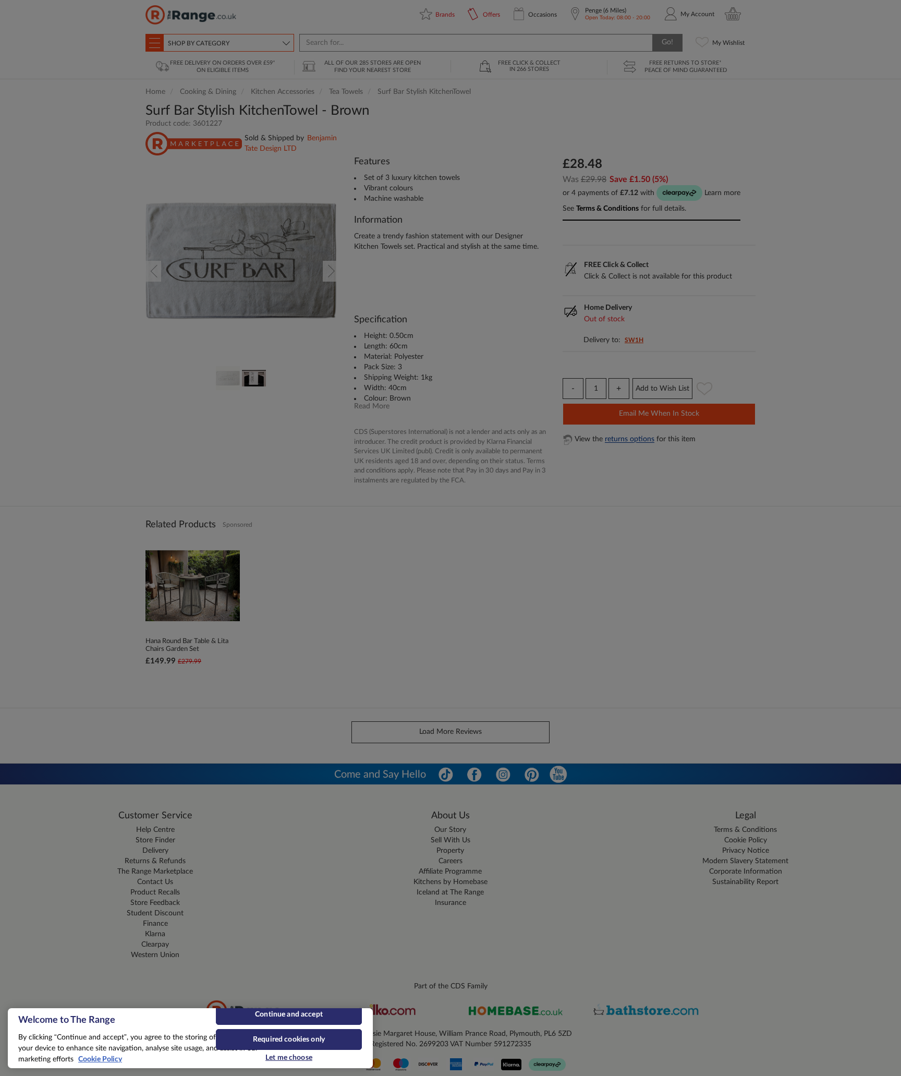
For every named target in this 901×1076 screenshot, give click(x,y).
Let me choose (288, 1057)
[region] (190, 1038)
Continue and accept (289, 1014)
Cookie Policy (100, 1059)
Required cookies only (289, 1039)
